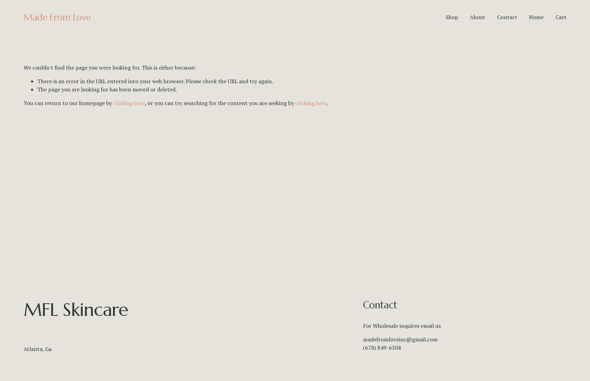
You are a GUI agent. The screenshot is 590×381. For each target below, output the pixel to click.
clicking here (129, 103)
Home (536, 17)
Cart (561, 17)
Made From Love (57, 17)
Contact (507, 17)
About (477, 17)
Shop (452, 17)
